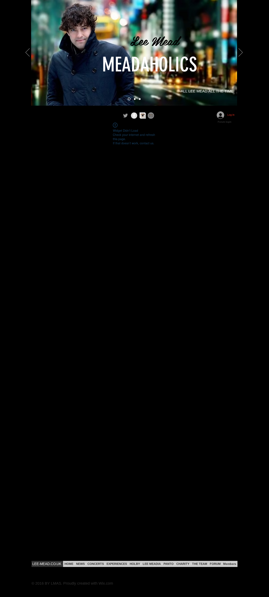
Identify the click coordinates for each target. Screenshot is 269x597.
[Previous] (27, 52)
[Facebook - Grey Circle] (134, 115)
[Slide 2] (135, 99)
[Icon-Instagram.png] (143, 115)
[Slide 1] (129, 99)
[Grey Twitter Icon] (125, 115)
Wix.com (106, 583)
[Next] (241, 52)
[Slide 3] (140, 99)
